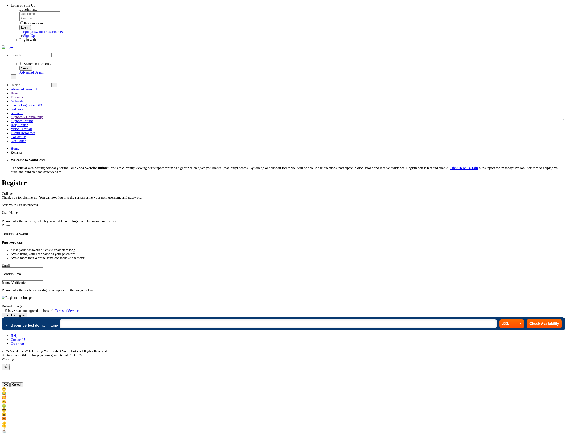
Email (6, 265)
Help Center (19, 125)
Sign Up (29, 36)
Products (17, 97)
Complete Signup (14, 315)
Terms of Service (67, 311)
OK (6, 367)
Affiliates (17, 113)
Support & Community (27, 117)
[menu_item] (283, 389)
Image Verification (14, 282)
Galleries (17, 109)
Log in (25, 27)
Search (25, 68)
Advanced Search (31, 72)
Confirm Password (15, 234)
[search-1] (54, 85)
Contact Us (18, 137)
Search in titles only (37, 64)
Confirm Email (12, 274)
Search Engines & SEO (27, 105)
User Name (10, 212)
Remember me (34, 23)
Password (8, 225)
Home (15, 93)
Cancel (16, 384)
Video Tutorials (21, 129)
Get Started (18, 141)
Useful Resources (23, 133)
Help (14, 336)
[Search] (13, 76)
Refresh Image (12, 306)
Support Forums (22, 121)
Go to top (17, 343)
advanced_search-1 (24, 89)
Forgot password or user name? (41, 32)
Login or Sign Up (23, 5)
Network (17, 101)
